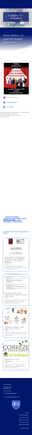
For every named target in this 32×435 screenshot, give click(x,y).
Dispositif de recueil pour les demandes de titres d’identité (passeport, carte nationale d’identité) (15, 260)
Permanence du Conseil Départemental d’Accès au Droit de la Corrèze (16, 295)
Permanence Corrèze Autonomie (12, 360)
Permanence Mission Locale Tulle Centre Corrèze (14, 328)
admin (16, 97)
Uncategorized (11, 102)
